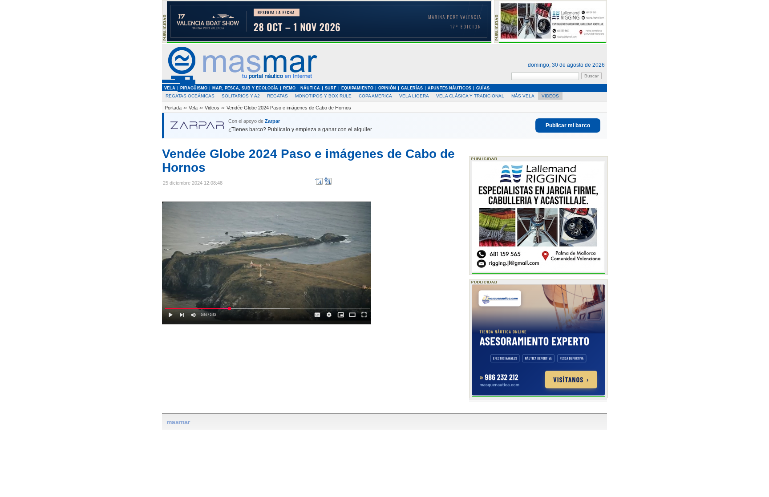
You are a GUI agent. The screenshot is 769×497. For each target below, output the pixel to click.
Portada (173, 107)
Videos (550, 95)
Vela (193, 107)
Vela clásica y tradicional (470, 95)
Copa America (375, 95)
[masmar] (240, 82)
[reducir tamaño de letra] (319, 183)
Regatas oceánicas (190, 95)
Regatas (277, 95)
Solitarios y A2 (241, 95)
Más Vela (522, 95)
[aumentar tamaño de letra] (328, 183)
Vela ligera (414, 95)
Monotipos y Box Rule (323, 95)
